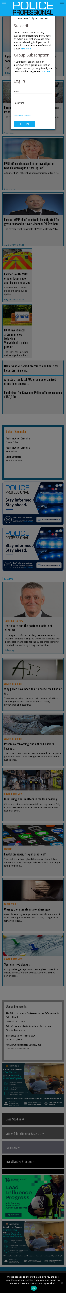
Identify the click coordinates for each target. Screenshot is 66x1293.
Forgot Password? (22, 116)
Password (19, 102)
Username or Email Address (33, 90)
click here (26, 48)
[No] (62, 1282)
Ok (33, 1288)
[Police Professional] (33, 7)
